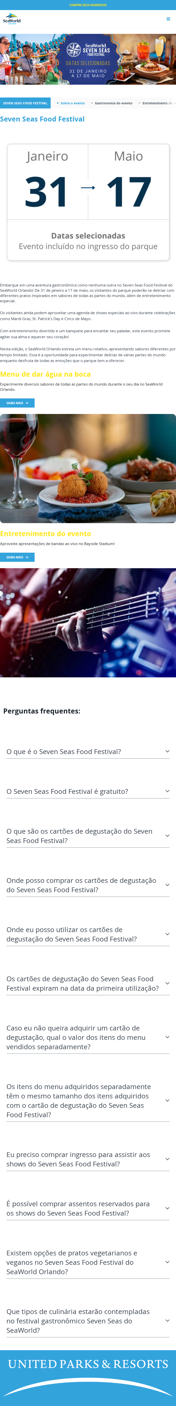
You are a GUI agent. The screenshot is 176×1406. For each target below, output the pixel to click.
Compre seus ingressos (88, 5)
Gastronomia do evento (113, 103)
